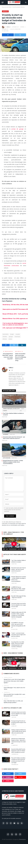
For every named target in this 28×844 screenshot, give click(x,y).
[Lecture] (4, 549)
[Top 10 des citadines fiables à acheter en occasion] (14, 401)
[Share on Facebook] (8, 34)
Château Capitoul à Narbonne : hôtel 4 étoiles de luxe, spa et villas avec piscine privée (18, 731)
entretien (5, 336)
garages (11, 336)
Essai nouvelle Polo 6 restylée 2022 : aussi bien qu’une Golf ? (14, 695)
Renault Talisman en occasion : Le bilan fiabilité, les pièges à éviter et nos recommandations (13, 462)
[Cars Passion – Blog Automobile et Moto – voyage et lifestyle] (14, 2)
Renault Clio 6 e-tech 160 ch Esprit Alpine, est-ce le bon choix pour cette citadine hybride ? (14, 681)
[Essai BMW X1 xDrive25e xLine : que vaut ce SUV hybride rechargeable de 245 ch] (6, 624)
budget (12, 334)
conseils (18, 334)
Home (10, 7)
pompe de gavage (17, 129)
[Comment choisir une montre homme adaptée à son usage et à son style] (6, 605)
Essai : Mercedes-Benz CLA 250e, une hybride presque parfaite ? (13, 701)
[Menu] (3, 2)
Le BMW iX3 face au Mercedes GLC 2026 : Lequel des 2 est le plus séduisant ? (18, 588)
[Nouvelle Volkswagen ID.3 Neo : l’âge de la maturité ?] (6, 597)
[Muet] (21, 549)
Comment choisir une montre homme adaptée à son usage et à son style (18, 605)
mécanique (17, 336)
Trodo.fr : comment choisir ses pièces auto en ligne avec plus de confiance (18, 634)
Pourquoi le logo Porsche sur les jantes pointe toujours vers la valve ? (18, 722)
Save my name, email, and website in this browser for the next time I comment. (13, 509)
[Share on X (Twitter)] (20, 34)
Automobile (5, 334)
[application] (14, 544)
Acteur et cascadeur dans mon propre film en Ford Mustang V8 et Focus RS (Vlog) (20, 357)
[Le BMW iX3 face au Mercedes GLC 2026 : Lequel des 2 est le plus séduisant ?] (6, 588)
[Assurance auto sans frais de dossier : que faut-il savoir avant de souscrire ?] (14, 426)
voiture (10, 339)
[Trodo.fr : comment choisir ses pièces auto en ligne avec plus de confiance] (6, 634)
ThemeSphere (22, 839)
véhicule (5, 339)
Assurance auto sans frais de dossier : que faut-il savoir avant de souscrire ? (18, 569)
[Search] (25, 2)
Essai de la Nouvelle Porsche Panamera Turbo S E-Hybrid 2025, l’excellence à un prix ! (18, 751)
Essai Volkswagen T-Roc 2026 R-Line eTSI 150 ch (14, 688)
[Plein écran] (24, 549)
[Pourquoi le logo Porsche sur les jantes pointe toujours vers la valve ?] (6, 722)
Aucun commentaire (15, 29)
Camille (8, 26)
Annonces (5, 11)
